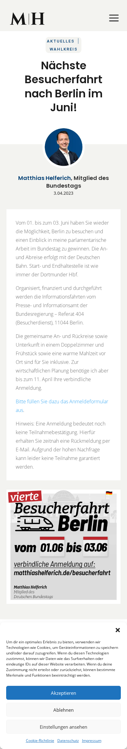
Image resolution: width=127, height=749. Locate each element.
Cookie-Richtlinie (40, 740)
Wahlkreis (64, 49)
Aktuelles (61, 41)
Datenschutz (68, 740)
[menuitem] (27, 18)
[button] (118, 630)
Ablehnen (63, 710)
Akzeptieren (63, 693)
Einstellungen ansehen (63, 727)
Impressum (91, 740)
